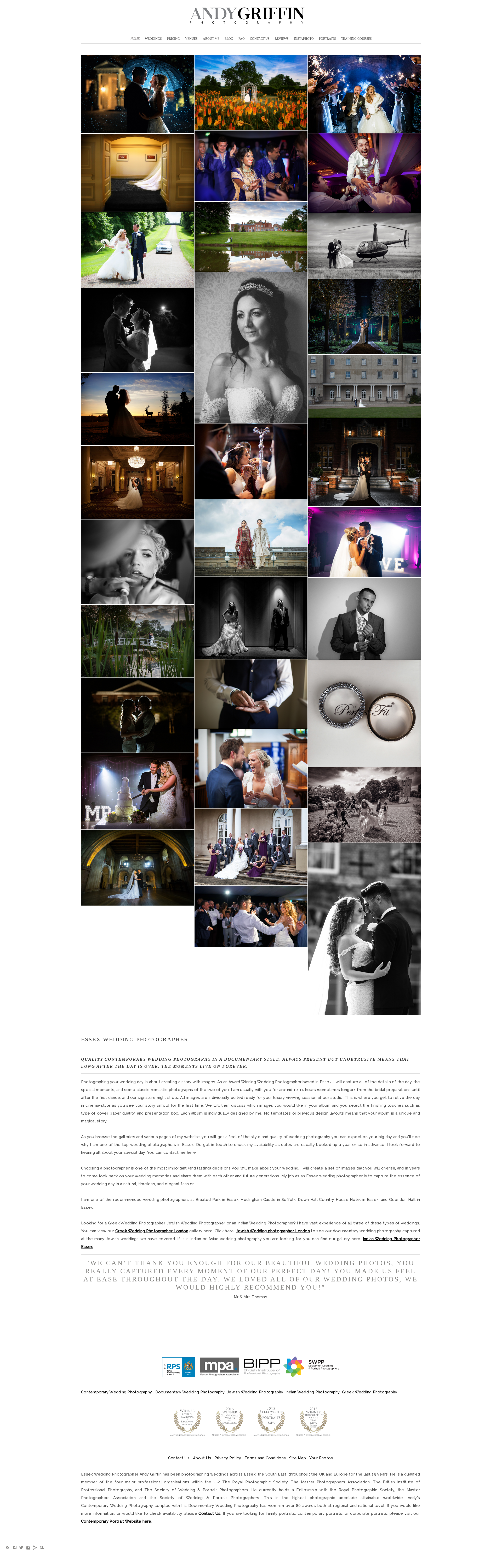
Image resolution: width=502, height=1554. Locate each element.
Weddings (153, 39)
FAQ (241, 39)
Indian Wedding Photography (313, 1392)
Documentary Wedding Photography (190, 1392)
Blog (229, 39)
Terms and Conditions (265, 1458)
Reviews (282, 39)
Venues (191, 39)
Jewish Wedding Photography (255, 1392)
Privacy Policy (227, 1458)
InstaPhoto (304, 39)
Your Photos (321, 1458)
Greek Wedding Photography (369, 1392)
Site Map (297, 1458)
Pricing (173, 39)
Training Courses (356, 39)
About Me (211, 39)
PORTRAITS (327, 39)
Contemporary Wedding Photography (116, 1392)
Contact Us (179, 1458)
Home (135, 39)
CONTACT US (260, 39)
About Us (202, 1458)
